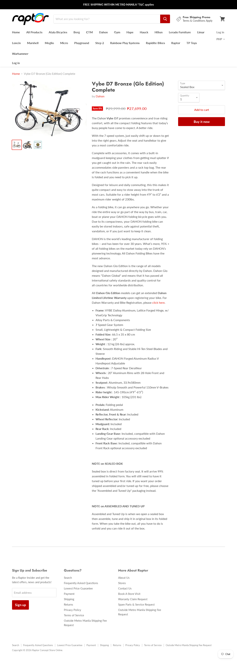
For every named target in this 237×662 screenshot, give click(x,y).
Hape (129, 32)
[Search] (165, 19)
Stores (122, 583)
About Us (124, 577)
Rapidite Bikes (155, 43)
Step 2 (99, 43)
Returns (68, 604)
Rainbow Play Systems (125, 43)
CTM (89, 32)
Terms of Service (74, 615)
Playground (81, 43)
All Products (34, 32)
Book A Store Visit (129, 593)
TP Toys (191, 43)
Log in (16, 63)
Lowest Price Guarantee (78, 588)
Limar (200, 32)
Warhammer (20, 53)
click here (158, 302)
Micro (64, 43)
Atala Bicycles (58, 32)
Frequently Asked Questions (81, 583)
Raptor (175, 43)
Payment (69, 593)
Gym (117, 32)
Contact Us (125, 588)
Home (16, 32)
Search (68, 577)
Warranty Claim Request (132, 599)
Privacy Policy (72, 609)
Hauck (144, 32)
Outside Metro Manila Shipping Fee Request (189, 645)
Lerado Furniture (180, 32)
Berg (77, 32)
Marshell (33, 43)
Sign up (20, 605)
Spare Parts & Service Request (136, 604)
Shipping (69, 599)
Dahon (103, 32)
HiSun (159, 32)
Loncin (16, 43)
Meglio (49, 43)
